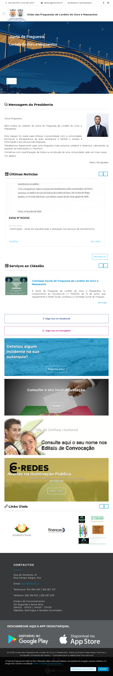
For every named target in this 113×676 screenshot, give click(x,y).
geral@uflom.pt (53, 3)
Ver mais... (96, 241)
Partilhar (14, 241)
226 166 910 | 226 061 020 (20, 3)
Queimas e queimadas (80, 3)
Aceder (56, 405)
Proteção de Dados (40, 655)
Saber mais (56, 491)
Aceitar (103, 669)
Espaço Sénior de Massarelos (93, 279)
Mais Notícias (100, 257)
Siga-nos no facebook (57, 318)
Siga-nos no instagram (57, 330)
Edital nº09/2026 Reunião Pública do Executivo (39, 218)
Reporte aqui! (56, 369)
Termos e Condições (40, 664)
